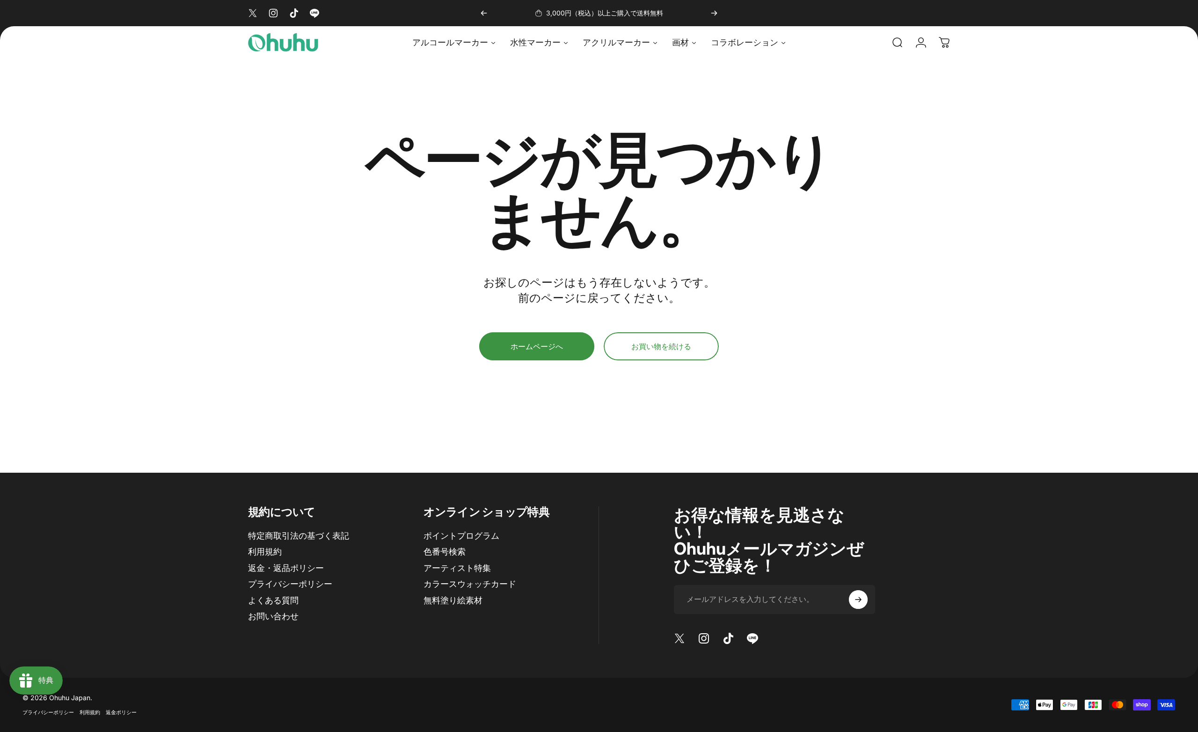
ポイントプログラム (461, 536)
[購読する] (858, 599)
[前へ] (484, 13)
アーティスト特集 (457, 568)
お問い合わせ (273, 616)
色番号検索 (445, 551)
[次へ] (714, 13)
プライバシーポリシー (290, 584)
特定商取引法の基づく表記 (298, 536)
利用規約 (265, 551)
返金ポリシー (121, 712)
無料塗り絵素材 (453, 600)
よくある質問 (273, 600)
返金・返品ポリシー (286, 568)
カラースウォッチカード (470, 584)
